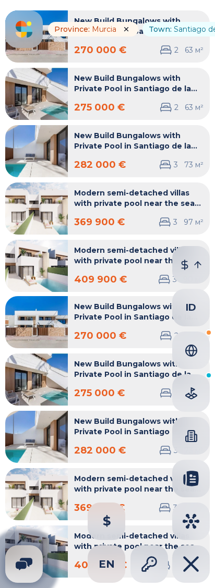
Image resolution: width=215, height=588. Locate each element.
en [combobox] (107, 564)
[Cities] (191, 521)
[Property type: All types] (191, 436)
